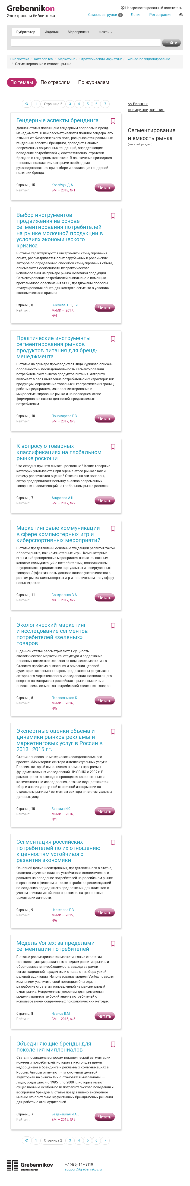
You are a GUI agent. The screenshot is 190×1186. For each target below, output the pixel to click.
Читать (104, 187)
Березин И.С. (61, 809)
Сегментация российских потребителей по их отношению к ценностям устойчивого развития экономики (58, 851)
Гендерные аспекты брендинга (57, 120)
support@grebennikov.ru (83, 1169)
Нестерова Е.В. (63, 910)
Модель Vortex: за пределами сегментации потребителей (55, 946)
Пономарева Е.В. (65, 416)
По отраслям (56, 82)
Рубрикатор (25, 32)
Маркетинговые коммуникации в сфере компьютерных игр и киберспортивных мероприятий (58, 534)
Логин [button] (136, 14)
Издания (51, 32)
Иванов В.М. (61, 1013)
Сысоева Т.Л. (62, 305)
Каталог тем (43, 59)
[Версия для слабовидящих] (181, 14)
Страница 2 (53, 104)
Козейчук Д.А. (63, 185)
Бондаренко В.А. (65, 595)
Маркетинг (66, 59)
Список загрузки (104, 14)
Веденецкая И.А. (64, 1114)
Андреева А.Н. (63, 498)
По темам (21, 82)
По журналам (93, 82)
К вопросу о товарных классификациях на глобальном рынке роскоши (58, 452)
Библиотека (19, 59)
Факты (104, 32)
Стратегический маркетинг (100, 59)
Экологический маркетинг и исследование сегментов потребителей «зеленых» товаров (52, 634)
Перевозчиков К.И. (66, 698)
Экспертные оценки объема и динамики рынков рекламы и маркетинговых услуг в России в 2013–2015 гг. (59, 740)
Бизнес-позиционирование (148, 59)
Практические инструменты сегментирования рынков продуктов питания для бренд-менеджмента (57, 347)
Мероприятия (78, 32)
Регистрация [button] (160, 14)
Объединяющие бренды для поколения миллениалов (53, 1046)
